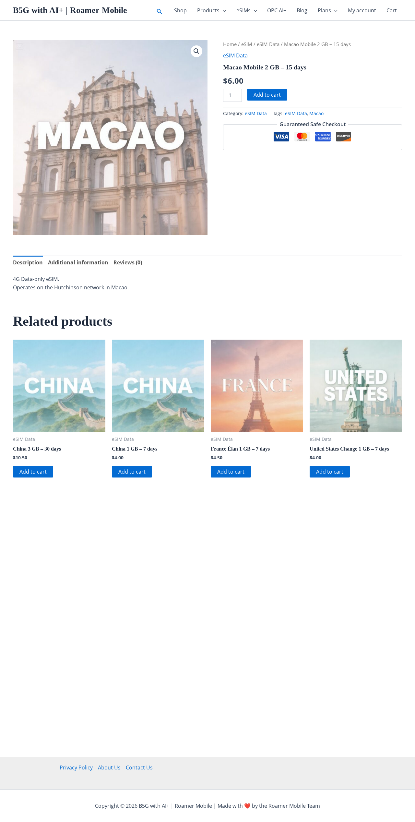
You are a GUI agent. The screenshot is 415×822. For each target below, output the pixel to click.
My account (362, 10)
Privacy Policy (76, 767)
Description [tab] (28, 262)
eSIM (246, 44)
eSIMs (243, 10)
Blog (302, 10)
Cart (391, 10)
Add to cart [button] (33, 471)
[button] (159, 10)
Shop (180, 10)
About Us (109, 767)
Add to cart (267, 94)
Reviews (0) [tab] (127, 262)
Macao (316, 113)
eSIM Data (268, 44)
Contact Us (139, 767)
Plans (324, 10)
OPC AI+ (276, 10)
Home (230, 44)
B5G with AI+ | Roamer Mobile (70, 10)
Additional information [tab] (78, 262)
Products (208, 10)
